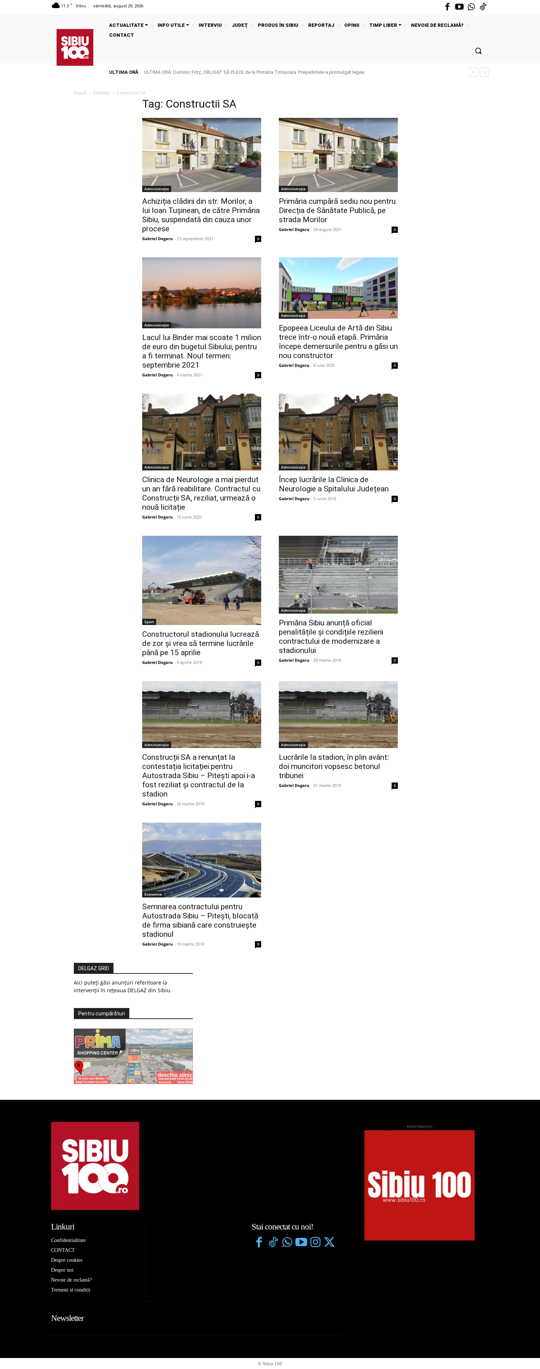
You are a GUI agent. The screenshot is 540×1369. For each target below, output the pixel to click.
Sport (149, 621)
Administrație (156, 188)
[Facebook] (447, 7)
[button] (478, 50)
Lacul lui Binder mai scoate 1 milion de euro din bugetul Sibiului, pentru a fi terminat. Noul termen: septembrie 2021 (201, 351)
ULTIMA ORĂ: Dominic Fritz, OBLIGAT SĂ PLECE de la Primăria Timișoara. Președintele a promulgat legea (254, 72)
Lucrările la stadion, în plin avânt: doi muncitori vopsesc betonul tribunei (334, 766)
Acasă (80, 93)
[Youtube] (459, 7)
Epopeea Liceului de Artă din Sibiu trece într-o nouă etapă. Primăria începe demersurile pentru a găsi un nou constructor (338, 342)
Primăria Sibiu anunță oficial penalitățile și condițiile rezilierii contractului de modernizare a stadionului (331, 636)
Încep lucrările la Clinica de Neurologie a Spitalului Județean (334, 484)
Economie (153, 894)
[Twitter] (329, 1243)
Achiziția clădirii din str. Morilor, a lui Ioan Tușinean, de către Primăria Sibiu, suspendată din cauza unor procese (201, 215)
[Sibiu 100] (75, 47)
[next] (484, 72)
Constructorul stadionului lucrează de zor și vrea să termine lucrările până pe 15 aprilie (200, 643)
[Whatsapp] (471, 7)
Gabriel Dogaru (157, 238)
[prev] (472, 72)
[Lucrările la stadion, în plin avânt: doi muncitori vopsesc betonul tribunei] (338, 714)
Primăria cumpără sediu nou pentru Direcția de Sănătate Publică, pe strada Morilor (337, 210)
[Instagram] (315, 1243)
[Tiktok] (483, 7)
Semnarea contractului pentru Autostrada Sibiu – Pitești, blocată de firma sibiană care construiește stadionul (200, 920)
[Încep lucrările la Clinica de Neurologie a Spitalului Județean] (338, 432)
